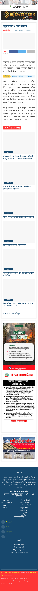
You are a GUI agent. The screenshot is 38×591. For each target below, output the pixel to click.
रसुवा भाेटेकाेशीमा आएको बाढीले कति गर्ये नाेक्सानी (18, 217)
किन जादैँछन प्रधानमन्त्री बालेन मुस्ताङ (14, 245)
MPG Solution (7, 575)
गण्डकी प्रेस (6, 30)
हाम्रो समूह (10, 584)
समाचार (10, 581)
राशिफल (3, 581)
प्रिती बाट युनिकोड (23, 578)
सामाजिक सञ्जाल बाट (26, 581)
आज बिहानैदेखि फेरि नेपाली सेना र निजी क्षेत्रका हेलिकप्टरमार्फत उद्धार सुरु (17, 187)
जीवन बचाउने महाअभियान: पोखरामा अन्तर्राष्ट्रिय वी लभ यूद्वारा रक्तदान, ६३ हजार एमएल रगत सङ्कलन (18, 157)
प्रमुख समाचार (8, 152)
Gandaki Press (25, 572)
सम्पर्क (17, 581)
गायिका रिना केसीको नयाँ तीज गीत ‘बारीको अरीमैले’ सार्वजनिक (18, 274)
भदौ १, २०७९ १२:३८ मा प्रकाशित (22, 30)
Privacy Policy (4, 578)
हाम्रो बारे (3, 584)
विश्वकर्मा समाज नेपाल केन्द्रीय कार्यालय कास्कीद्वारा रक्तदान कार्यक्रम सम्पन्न (18, 304)
